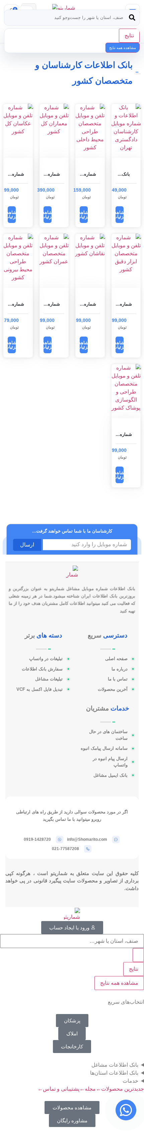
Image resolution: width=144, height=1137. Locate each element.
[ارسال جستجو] (132, 18)
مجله (87, 1089)
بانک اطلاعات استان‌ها (114, 1073)
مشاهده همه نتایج (122, 48)
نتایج (129, 35)
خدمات (130, 1081)
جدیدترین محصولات (120, 1089)
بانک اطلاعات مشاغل (114, 1065)
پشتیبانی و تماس (58, 1089)
